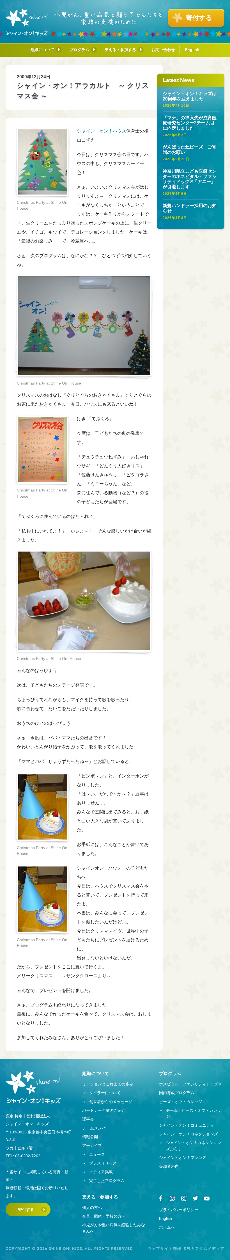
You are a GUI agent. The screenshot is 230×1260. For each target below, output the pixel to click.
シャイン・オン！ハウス (101, 131)
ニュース (97, 1154)
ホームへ (167, 1227)
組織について (42, 49)
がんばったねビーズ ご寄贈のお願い (190, 150)
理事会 (88, 1119)
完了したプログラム (107, 1180)
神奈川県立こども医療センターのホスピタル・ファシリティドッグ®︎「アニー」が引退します (190, 179)
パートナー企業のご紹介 (103, 1110)
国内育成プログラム (176, 1092)
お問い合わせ (163, 49)
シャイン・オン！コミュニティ (186, 1125)
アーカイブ (92, 1145)
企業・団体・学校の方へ (103, 1216)
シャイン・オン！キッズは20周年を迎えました (190, 96)
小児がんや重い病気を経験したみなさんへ (113, 1228)
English (192, 50)
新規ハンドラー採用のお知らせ (190, 208)
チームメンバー (96, 1128)
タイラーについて (105, 1092)
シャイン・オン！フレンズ (182, 1157)
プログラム (79, 49)
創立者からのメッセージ (110, 1101)
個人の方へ (92, 1207)
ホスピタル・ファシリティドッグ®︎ (190, 1084)
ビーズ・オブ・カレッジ (180, 1101)
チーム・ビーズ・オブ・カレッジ (193, 1113)
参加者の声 (169, 1166)
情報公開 (90, 1137)
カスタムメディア (207, 1248)
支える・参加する (120, 49)
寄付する (26, 1209)
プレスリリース (103, 1163)
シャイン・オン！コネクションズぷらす (193, 1145)
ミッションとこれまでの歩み (107, 1084)
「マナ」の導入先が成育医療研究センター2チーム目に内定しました (190, 123)
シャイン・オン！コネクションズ (188, 1134)
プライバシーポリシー (178, 1210)
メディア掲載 (101, 1172)
